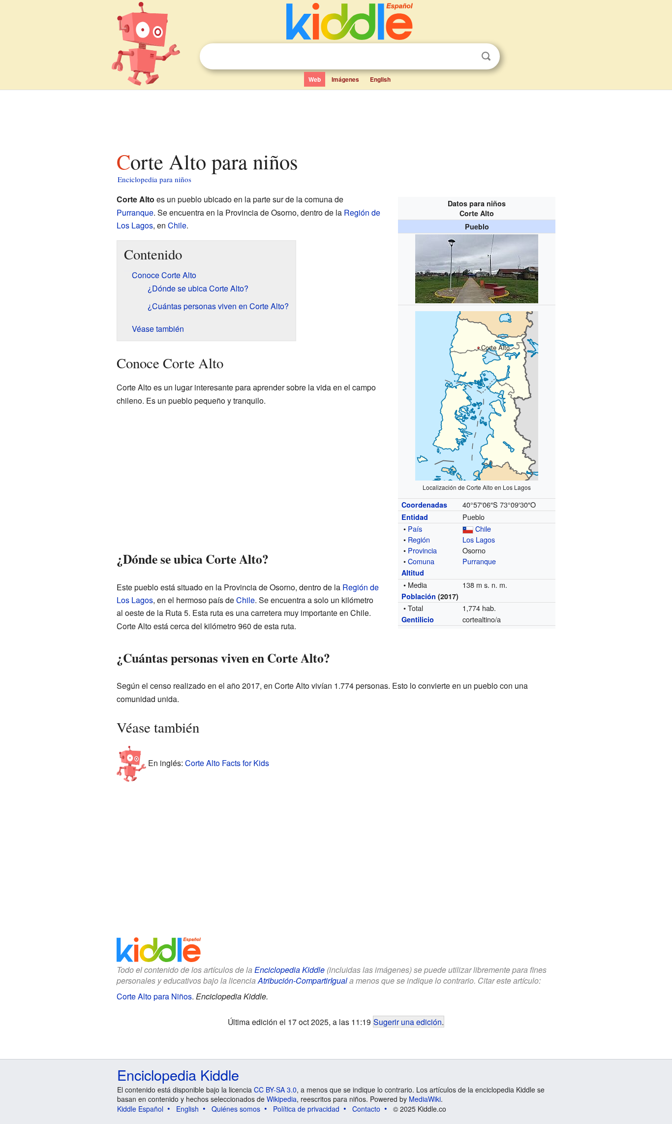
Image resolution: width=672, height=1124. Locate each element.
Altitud (412, 573)
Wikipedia (282, 1099)
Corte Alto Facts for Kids (227, 762)
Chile (483, 528)
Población (418, 596)
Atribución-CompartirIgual (302, 980)
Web (314, 79)
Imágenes (345, 79)
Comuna (421, 561)
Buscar (486, 56)
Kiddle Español (140, 1109)
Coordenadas (424, 505)
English (380, 79)
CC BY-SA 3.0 (275, 1089)
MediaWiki (425, 1099)
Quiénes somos (236, 1109)
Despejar (466, 56)
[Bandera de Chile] (467, 528)
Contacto (366, 1109)
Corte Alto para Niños (154, 996)
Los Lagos (478, 539)
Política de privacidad (306, 1109)
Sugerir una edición (407, 1021)
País (415, 528)
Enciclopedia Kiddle (289, 969)
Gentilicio (417, 619)
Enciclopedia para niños (154, 179)
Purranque (479, 561)
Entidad (414, 517)
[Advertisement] (335, 118)
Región (419, 539)
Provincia (422, 550)
